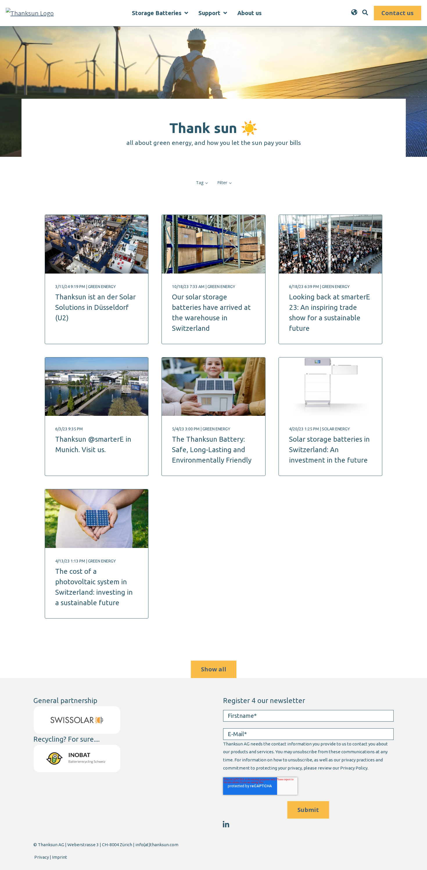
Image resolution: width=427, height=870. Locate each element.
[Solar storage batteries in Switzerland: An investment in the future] (330, 386)
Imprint (59, 857)
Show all (213, 669)
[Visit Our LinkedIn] (226, 824)
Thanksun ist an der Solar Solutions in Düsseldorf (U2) (95, 307)
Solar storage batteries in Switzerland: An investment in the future (329, 449)
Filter (222, 182)
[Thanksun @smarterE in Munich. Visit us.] (96, 386)
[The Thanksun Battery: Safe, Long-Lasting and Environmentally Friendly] (213, 386)
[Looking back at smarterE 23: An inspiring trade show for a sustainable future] (330, 244)
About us (249, 13)
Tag (200, 182)
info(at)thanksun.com (156, 844)
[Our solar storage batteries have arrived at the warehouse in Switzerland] (213, 244)
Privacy (41, 857)
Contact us (397, 13)
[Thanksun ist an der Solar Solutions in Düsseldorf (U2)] (96, 244)
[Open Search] (365, 12)
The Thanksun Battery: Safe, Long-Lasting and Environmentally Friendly (212, 449)
